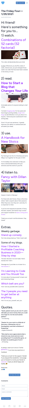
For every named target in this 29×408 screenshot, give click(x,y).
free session (4, 266)
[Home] (4, 406)
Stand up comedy (11, 234)
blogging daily (11, 111)
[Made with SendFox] (27, 3)
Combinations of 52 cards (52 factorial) (13, 44)
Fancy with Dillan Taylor (13, 179)
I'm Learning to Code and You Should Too (13, 272)
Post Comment (6, 398)
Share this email (15, 375)
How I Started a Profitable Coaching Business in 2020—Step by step (12, 251)
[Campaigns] (9, 406)
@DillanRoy (4, 349)
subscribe (4, 362)
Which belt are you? (12, 283)
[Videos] (14, 406)
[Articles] (19, 406)
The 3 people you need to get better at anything (14, 294)
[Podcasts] (25, 406)
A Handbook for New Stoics (13, 139)
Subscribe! (21, 3)
